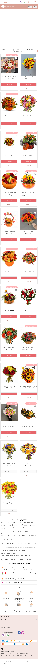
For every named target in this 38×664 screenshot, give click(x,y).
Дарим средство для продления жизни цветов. (18, 611)
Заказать (9, 84)
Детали (9, 88)
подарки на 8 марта (19, 525)
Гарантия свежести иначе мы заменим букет (19, 599)
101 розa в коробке (7, 539)
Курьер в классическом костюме (31, 599)
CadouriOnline (9, 527)
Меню (5, 2)
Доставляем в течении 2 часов (6, 599)
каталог (3, 623)
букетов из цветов (14, 568)
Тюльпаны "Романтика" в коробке (11, 541)
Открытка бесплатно (6, 610)
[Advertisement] (19, 28)
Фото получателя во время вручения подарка (31, 611)
